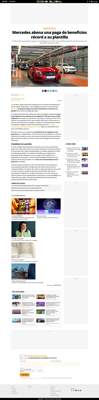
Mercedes (21, 95)
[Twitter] (89, 2)
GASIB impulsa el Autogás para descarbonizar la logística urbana (52, 320)
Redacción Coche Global (18, 99)
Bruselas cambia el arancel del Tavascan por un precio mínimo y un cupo (53, 304)
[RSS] (96, 2)
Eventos (30, 387)
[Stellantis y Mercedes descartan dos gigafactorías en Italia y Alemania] (16, 311)
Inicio (13, 387)
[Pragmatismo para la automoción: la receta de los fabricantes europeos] (16, 304)
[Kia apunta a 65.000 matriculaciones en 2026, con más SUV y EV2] (40, 296)
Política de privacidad (55, 391)
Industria (24, 306)
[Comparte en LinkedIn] (53, 91)
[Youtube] (94, 2)
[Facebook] (87, 2)
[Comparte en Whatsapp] (48, 91)
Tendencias (48, 315)
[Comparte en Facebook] (43, 91)
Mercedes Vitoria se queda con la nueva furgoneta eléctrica (26, 188)
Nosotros (52, 389)
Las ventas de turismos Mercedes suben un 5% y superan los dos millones (29, 185)
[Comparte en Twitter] (45, 91)
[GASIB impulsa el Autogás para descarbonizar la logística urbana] (40, 320)
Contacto (52, 387)
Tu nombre (23, 361)
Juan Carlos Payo (53, 299)
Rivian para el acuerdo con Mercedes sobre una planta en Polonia (27, 190)
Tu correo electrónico (55, 361)
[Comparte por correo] (56, 91)
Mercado (23, 299)
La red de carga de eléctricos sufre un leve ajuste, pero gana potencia (52, 312)
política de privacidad (37, 378)
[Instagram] (92, 2)
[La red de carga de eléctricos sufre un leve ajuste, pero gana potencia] (40, 311)
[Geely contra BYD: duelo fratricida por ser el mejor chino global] (16, 296)
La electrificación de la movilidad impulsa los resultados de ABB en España (28, 320)
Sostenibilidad (49, 323)
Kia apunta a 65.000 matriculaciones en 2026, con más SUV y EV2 (52, 296)
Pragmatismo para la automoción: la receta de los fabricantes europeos (28, 304)
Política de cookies (54, 395)
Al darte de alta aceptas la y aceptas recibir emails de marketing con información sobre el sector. (46, 378)
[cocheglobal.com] (49, 1)
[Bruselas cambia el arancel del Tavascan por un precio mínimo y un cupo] (40, 304)
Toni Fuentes (28, 306)
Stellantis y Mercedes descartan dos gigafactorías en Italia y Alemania (28, 312)
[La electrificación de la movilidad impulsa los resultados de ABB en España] (16, 320)
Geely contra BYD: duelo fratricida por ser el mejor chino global (28, 296)
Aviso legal (52, 393)
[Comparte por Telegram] (51, 91)
